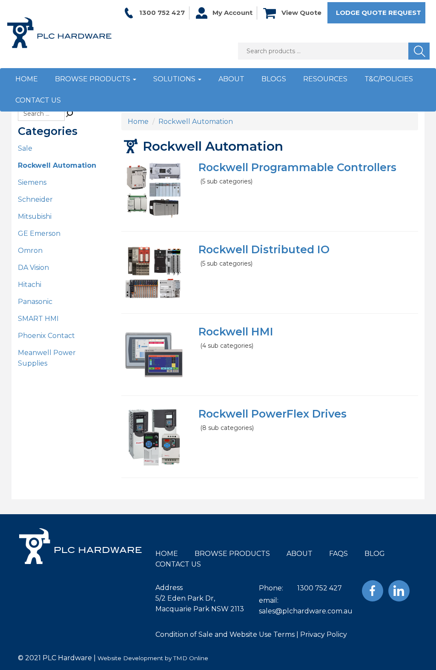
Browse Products (232, 554)
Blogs (273, 79)
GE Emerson (39, 233)
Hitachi (29, 285)
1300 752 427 (162, 13)
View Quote (301, 13)
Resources (325, 79)
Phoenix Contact (46, 336)
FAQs (338, 554)
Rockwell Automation (57, 165)
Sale (25, 148)
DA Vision (33, 267)
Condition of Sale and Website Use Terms (225, 634)
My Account (232, 13)
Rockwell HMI (235, 331)
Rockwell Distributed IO (264, 249)
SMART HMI (38, 319)
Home (26, 79)
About (231, 79)
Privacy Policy (323, 634)
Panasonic (35, 302)
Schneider (35, 199)
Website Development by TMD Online (153, 658)
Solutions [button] (175, 79)
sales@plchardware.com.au (306, 611)
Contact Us (38, 100)
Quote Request (378, 13)
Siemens (32, 182)
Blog (374, 554)
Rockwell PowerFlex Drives (272, 413)
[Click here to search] (70, 113)
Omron (30, 250)
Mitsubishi (35, 216)
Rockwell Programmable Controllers (297, 167)
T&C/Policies (388, 79)
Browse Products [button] (93, 79)
